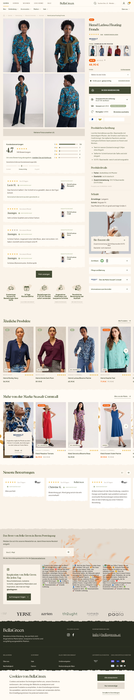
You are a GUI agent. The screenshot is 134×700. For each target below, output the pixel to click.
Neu (4, 9)
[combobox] (108, 3)
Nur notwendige (111, 686)
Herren (16, 3)
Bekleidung (12, 9)
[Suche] (107, 3)
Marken (36, 9)
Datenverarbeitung (38, 558)
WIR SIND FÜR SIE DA (77, 302)
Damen (6, 3)
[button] (126, 350)
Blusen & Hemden (30, 15)
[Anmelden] (124, 3)
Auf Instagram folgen (17, 597)
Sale (44, 9)
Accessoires (25, 9)
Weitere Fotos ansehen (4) (44, 132)
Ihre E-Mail (10, 552)
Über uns (125, 9)
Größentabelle (125, 69)
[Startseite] (67, 3)
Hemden (41, 15)
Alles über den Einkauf (27, 302)
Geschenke (38, 3)
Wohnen (26, 3)
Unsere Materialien (60, 302)
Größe (91, 69)
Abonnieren (68, 552)
